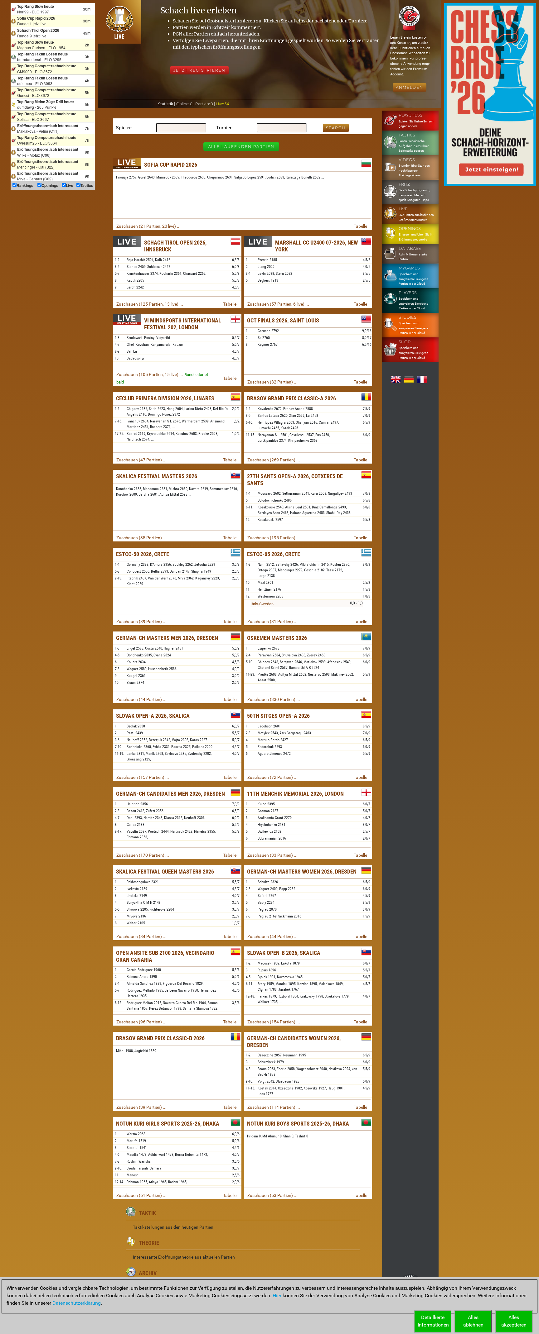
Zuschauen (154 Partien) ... (273, 1021)
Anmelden (409, 87)
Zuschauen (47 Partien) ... (141, 459)
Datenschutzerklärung (76, 1303)
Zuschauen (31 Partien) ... (272, 621)
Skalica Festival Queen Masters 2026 (165, 871)
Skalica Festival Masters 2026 (156, 476)
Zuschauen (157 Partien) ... (142, 777)
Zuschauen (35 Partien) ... (141, 537)
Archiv (148, 1273)
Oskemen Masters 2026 (277, 638)
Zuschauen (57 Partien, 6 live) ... (278, 304)
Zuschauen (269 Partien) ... (273, 459)
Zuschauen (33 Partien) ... (272, 855)
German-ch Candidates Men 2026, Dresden (170, 793)
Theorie (149, 1243)
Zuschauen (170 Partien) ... (142, 855)
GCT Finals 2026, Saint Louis (283, 320)
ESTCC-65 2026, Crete (273, 554)
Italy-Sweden (262, 604)
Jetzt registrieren (199, 70)
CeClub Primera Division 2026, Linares (165, 398)
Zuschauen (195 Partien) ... (273, 537)
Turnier (223, 128)
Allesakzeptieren (514, 1321)
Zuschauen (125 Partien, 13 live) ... (149, 304)
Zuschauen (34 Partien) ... (141, 936)
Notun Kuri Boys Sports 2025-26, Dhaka (298, 1123)
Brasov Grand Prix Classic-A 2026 (291, 398)
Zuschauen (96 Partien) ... (141, 1021)
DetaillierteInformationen (433, 1321)
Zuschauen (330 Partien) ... (273, 699)
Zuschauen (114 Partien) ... (273, 1107)
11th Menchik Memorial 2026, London (295, 793)
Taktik (147, 1213)
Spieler (123, 128)
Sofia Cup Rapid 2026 (170, 164)
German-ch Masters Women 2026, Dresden (302, 871)
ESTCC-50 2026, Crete (142, 554)
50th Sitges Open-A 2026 (278, 715)
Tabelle (360, 226)
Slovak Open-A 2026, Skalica (153, 715)
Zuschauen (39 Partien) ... (141, 621)
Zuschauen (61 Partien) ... (141, 1195)
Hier (277, 1295)
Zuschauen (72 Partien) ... (272, 777)
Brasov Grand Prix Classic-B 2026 (160, 1038)
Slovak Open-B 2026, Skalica (283, 953)
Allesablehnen (473, 1321)
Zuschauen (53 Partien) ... (272, 1195)
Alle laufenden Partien (241, 146)
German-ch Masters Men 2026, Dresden (167, 638)
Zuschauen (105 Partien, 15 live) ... (149, 374)
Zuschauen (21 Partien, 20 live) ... (148, 226)
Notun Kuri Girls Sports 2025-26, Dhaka (167, 1123)
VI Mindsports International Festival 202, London (182, 324)
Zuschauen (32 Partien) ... (272, 381)
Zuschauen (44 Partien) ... (141, 699)
